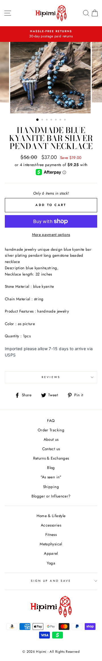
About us (51, 439)
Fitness (51, 534)
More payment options (51, 234)
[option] (51, 34)
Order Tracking (51, 430)
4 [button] (51, 120)
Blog (51, 467)
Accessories (51, 525)
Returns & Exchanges (51, 458)
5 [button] (56, 120)
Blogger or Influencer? (51, 496)
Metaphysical (51, 544)
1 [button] (37, 120)
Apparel (51, 553)
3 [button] (47, 120)
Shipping (51, 486)
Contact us (51, 449)
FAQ (51, 420)
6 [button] (61, 120)
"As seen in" (51, 477)
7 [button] (65, 120)
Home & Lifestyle (51, 516)
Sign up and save (51, 581)
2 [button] (42, 120)
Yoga (51, 563)
